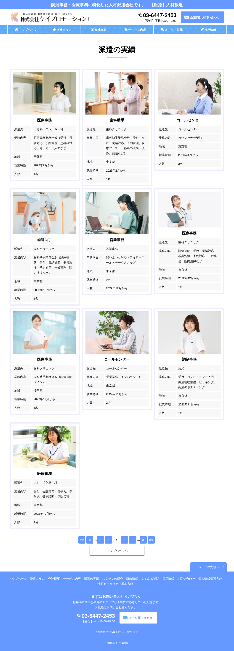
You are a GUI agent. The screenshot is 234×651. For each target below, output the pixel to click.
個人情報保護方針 (210, 578)
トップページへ (117, 550)
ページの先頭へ (208, 567)
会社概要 (54, 578)
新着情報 (132, 578)
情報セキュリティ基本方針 (115, 583)
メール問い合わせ (140, 618)
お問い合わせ (186, 578)
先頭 (82, 540)
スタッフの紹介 (112, 578)
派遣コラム (37, 578)
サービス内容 (72, 578)
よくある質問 (150, 578)
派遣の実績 (91, 578)
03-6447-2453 (159, 15)
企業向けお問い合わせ (205, 17)
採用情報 (168, 578)
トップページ (18, 578)
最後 (151, 540)
